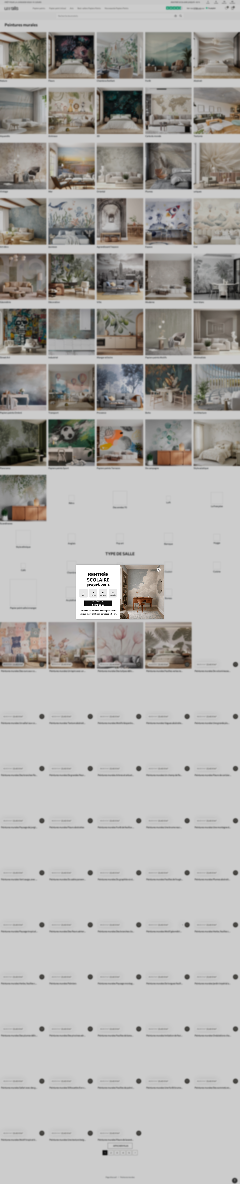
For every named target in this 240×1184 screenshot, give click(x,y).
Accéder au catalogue (98, 603)
